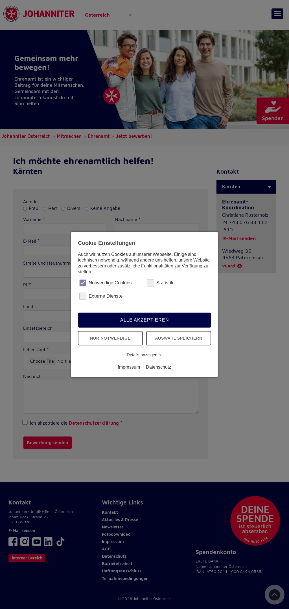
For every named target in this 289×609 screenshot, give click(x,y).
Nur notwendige (110, 338)
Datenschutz (158, 367)
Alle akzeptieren (144, 320)
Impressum (129, 367)
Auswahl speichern (178, 338)
